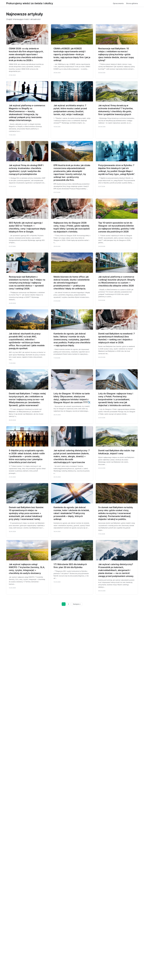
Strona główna (132, 3)
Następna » (77, 604)
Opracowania (118, 3)
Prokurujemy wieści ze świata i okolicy (29, 3)
